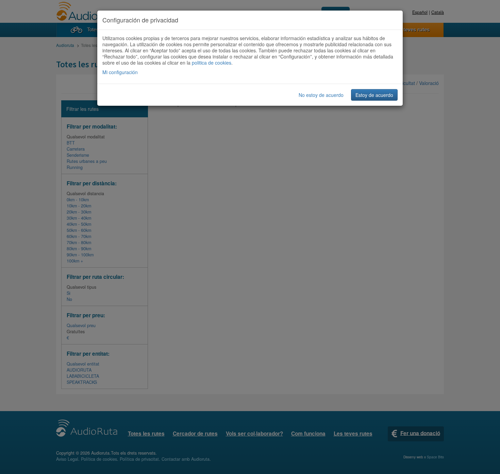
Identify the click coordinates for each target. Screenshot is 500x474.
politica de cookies (211, 62)
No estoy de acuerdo (321, 94)
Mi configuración (120, 72)
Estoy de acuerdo (374, 94)
